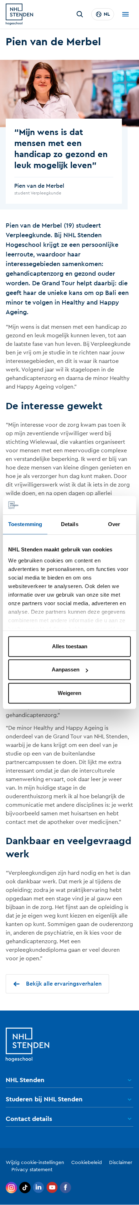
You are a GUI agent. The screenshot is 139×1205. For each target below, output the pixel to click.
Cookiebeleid (86, 1162)
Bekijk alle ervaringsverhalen (64, 984)
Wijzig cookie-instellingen (35, 1162)
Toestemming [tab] (25, 524)
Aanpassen (65, 670)
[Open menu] (125, 14)
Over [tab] (114, 524)
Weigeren (69, 693)
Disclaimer (120, 1162)
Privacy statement (31, 1169)
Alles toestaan (69, 646)
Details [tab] (69, 524)
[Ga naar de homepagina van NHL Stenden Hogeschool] (19, 14)
